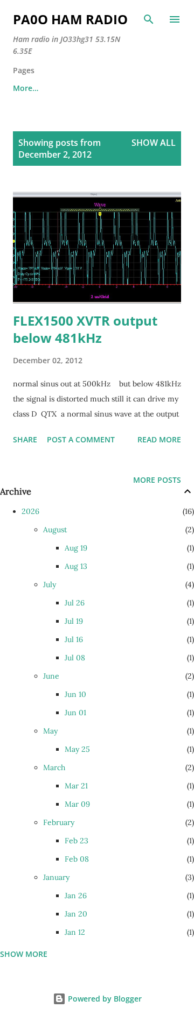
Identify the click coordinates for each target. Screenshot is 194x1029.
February (58, 822)
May (50, 731)
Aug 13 (76, 566)
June (51, 676)
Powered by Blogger (104, 998)
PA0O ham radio (70, 19)
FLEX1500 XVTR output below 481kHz (85, 329)
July (49, 584)
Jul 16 (74, 639)
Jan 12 (75, 932)
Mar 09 (77, 804)
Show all (153, 143)
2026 (30, 511)
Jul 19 (74, 621)
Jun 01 (75, 712)
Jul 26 (75, 603)
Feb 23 (76, 840)
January (56, 877)
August (55, 529)
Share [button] (25, 439)
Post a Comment (81, 439)
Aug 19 (76, 548)
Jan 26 (76, 895)
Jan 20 (76, 914)
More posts (157, 480)
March (54, 767)
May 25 (77, 749)
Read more (159, 439)
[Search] (148, 19)
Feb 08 (77, 859)
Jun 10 (75, 694)
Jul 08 (75, 657)
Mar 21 (76, 786)
